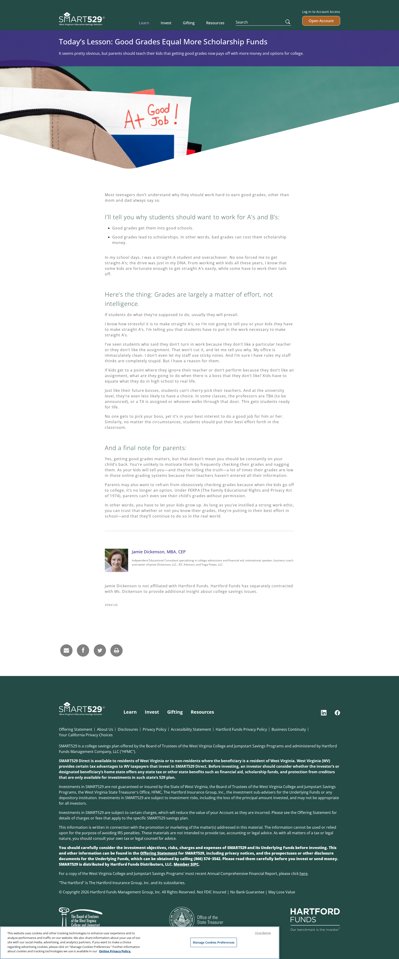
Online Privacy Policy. (115, 951)
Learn (144, 22)
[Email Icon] (66, 650)
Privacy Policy (154, 729)
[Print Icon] (116, 650)
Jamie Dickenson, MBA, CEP (159, 551)
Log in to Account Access (321, 11)
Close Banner (263, 933)
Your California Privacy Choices (86, 734)
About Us (105, 729)
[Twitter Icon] (100, 650)
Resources (215, 22)
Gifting (189, 22)
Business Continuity (289, 729)
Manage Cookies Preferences (213, 942)
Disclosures (128, 729)
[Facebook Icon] (83, 650)
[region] (139, 942)
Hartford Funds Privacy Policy (241, 729)
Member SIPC (186, 864)
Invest (166, 22)
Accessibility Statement (191, 729)
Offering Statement (75, 729)
